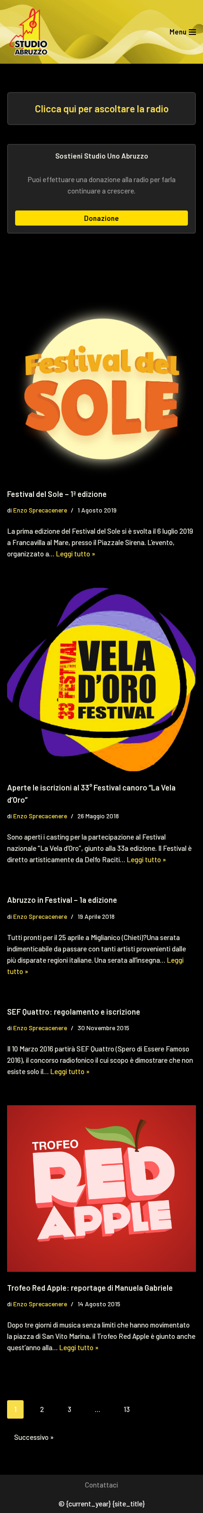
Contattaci (101, 1484)
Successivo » (34, 1437)
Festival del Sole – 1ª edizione (57, 493)
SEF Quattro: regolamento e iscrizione (73, 1011)
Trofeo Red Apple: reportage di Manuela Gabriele (90, 1287)
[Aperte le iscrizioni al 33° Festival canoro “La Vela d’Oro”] (101, 679)
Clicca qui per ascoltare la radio (102, 108)
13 (127, 1409)
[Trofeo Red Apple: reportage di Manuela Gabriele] (101, 1188)
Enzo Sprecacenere (40, 510)
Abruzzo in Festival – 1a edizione (62, 899)
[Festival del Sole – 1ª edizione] (101, 389)
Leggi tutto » (75, 553)
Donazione (101, 218)
